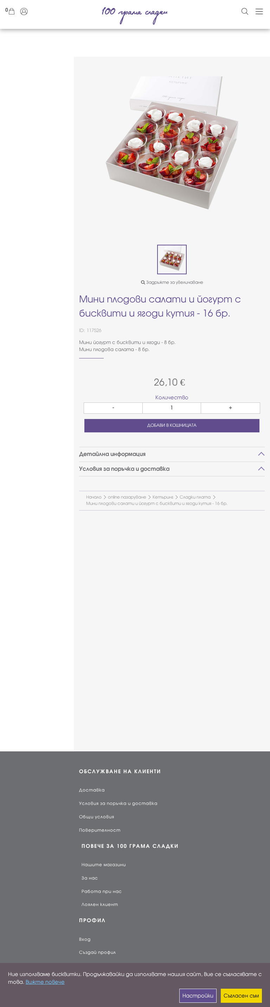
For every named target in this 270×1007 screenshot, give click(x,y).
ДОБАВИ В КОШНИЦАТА (172, 425)
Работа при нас (102, 891)
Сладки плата (195, 497)
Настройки (197, 996)
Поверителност (100, 830)
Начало (94, 497)
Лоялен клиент (100, 904)
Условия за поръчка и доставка (118, 803)
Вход (85, 939)
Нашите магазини (104, 864)
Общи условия (96, 816)
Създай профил (97, 952)
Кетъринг (163, 497)
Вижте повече (45, 982)
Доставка (92, 790)
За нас (90, 878)
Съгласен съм (241, 996)
